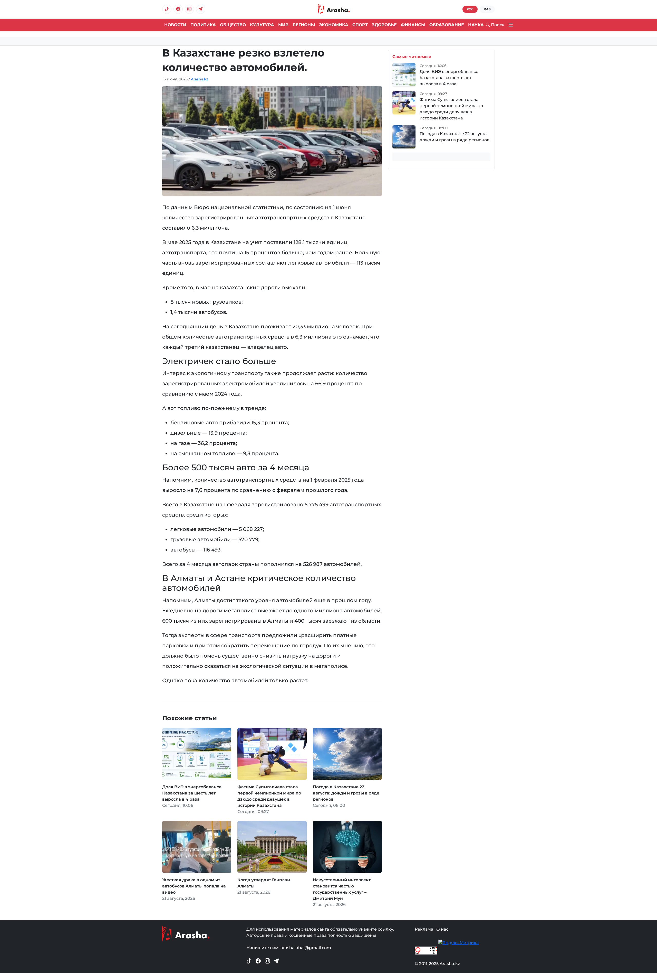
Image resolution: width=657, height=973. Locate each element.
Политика (203, 24)
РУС (470, 9)
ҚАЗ (487, 9)
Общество (233, 24)
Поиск (498, 24)
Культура (262, 24)
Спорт (360, 24)
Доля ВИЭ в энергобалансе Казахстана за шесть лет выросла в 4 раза (449, 77)
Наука (476, 24)
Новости (175, 24)
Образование (446, 24)
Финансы (413, 24)
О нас (442, 929)
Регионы (304, 24)
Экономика (333, 24)
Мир (283, 24)
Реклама (424, 929)
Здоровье (384, 24)
